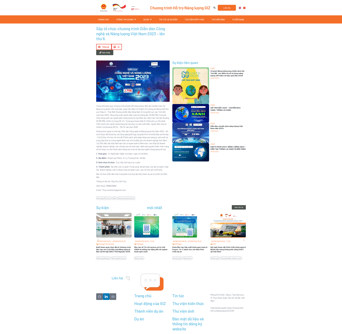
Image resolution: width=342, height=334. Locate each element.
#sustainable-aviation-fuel (231, 258)
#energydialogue (103, 258)
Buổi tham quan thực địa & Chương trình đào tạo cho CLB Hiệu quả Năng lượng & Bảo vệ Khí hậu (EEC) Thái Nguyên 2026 (113, 249)
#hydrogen (139, 258)
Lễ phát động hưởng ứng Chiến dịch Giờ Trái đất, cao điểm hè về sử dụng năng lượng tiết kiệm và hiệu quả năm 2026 (227, 73)
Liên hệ (117, 278)
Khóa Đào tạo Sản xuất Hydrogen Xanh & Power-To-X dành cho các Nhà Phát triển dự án (189, 249)
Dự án (139, 318)
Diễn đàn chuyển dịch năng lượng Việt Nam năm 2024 (226, 127)
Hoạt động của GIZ (150, 303)
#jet (114, 198)
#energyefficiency (104, 198)
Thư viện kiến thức (188, 303)
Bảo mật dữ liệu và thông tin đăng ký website (188, 323)
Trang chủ (142, 295)
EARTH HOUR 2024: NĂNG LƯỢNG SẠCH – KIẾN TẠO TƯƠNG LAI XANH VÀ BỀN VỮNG (228, 148)
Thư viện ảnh (183, 311)
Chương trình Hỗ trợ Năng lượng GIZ (180, 7)
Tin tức (178, 295)
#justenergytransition (126, 198)
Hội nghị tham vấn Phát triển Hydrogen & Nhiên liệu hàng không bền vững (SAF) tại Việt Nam (228, 249)
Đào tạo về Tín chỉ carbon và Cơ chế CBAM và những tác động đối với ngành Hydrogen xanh (150, 249)
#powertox (188, 258)
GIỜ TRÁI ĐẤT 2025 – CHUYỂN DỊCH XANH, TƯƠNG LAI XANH (225, 109)
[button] (104, 47)
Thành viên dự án (148, 311)
